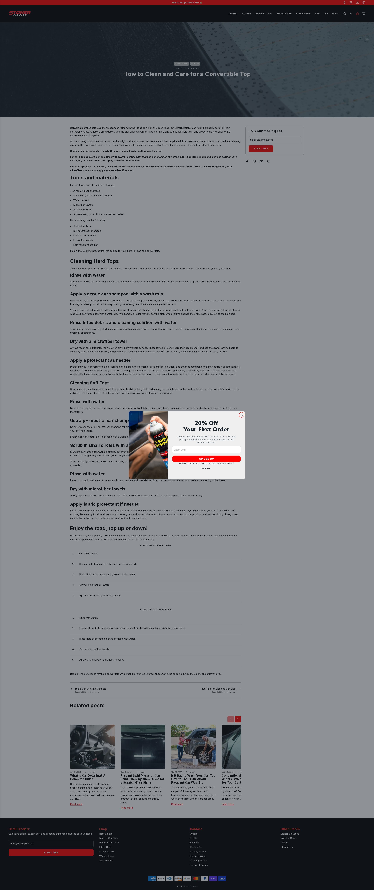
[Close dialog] (241, 414)
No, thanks (206, 468)
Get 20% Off (206, 458)
